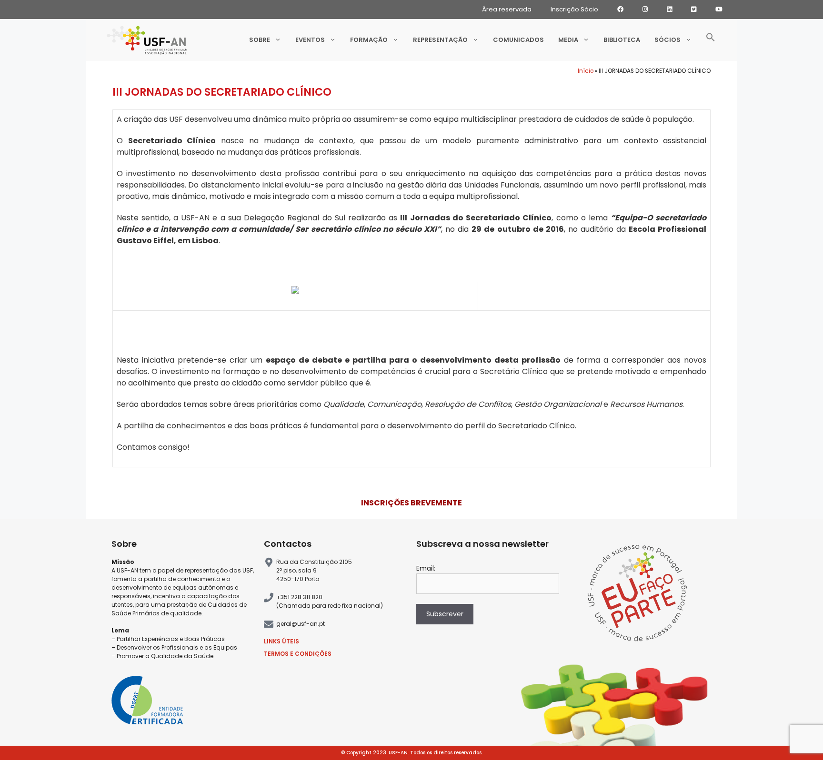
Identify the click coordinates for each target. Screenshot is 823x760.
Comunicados (518, 39)
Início (585, 71)
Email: (425, 568)
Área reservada (507, 9)
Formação (369, 39)
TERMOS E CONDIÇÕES (297, 654)
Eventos (310, 39)
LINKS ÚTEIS (281, 641)
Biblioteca (621, 39)
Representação (440, 39)
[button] (711, 40)
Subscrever (444, 614)
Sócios (667, 39)
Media (568, 39)
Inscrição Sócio (574, 9)
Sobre (259, 39)
